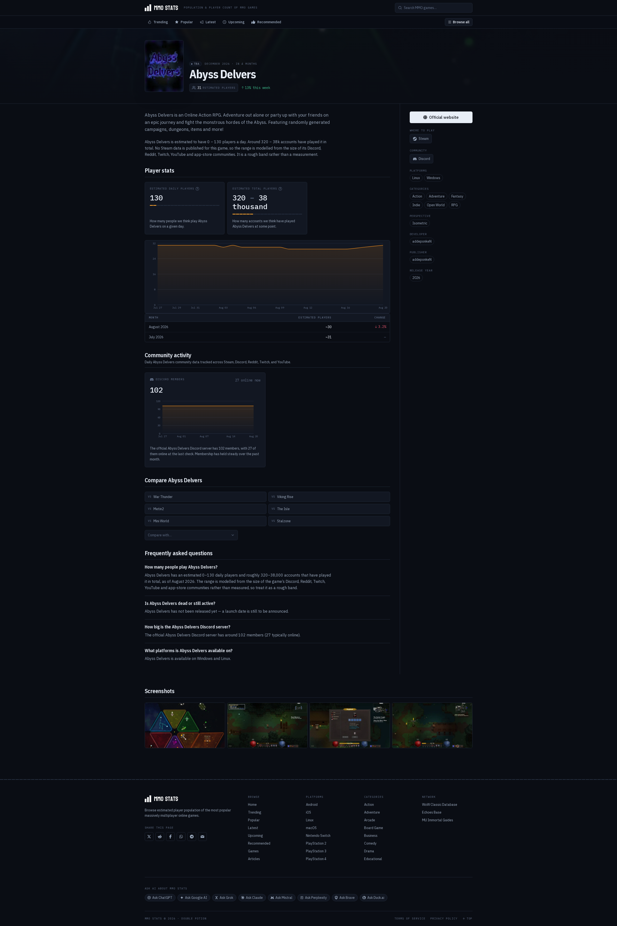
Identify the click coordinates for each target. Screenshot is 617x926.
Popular (187, 22)
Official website (444, 117)
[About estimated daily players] (197, 188)
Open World (436, 205)
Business (370, 835)
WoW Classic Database (439, 804)
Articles (254, 859)
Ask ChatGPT (162, 897)
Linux (416, 178)
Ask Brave (347, 897)
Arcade (369, 820)
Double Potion (194, 918)
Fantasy (457, 196)
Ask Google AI (196, 897)
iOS (308, 812)
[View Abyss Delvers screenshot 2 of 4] (267, 725)
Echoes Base (431, 812)
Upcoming (236, 22)
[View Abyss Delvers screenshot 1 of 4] (185, 725)
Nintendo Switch (318, 835)
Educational (373, 859)
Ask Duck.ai (375, 897)
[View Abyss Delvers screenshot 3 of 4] (350, 725)
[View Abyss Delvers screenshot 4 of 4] (432, 725)
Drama (369, 851)
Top (470, 918)
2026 (416, 278)
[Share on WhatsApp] (181, 836)
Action (417, 196)
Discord (424, 159)
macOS (311, 828)
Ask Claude (254, 897)
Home (252, 804)
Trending (160, 22)
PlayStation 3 (316, 851)
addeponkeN (422, 241)
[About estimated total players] (280, 188)
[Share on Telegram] (191, 836)
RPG (454, 205)
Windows (433, 178)
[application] (267, 276)
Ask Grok (226, 897)
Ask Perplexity (316, 897)
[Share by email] (202, 836)
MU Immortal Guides (437, 820)
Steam (424, 139)
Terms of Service (409, 918)
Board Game (373, 828)
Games (253, 851)
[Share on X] (149, 836)
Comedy (370, 843)
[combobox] (191, 535)
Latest (211, 22)
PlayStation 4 (316, 859)
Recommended (269, 22)
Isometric (419, 223)
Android (312, 804)
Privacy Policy (443, 918)
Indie (416, 205)
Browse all (461, 22)
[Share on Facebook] (170, 836)
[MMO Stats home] (161, 7)
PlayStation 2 (316, 843)
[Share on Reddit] (159, 836)
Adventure (437, 196)
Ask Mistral (283, 897)
